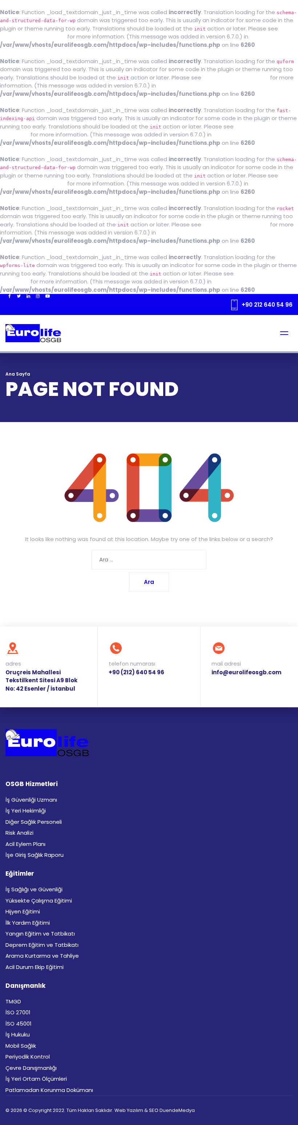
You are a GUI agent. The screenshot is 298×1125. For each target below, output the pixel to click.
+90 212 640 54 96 (267, 304)
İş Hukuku (17, 1034)
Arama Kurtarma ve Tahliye (42, 956)
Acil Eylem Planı (25, 844)
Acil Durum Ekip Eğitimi (34, 967)
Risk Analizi (19, 832)
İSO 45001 (18, 1023)
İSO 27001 (18, 1012)
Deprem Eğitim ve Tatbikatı (41, 945)
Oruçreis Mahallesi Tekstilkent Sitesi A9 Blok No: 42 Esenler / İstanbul (41, 680)
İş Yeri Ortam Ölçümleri (36, 1079)
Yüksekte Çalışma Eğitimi (38, 900)
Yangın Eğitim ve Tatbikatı (40, 933)
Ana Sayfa (17, 374)
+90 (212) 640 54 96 (136, 672)
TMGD (13, 1001)
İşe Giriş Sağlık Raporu (34, 855)
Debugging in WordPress (33, 36)
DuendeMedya (177, 1110)
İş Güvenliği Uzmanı (31, 799)
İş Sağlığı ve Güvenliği (34, 889)
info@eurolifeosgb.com (246, 672)
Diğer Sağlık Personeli (33, 822)
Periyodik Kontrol (27, 1056)
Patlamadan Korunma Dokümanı (49, 1090)
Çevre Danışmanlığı (31, 1068)
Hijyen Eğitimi (22, 911)
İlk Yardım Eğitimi (27, 922)
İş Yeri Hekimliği (25, 810)
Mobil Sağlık (20, 1046)
